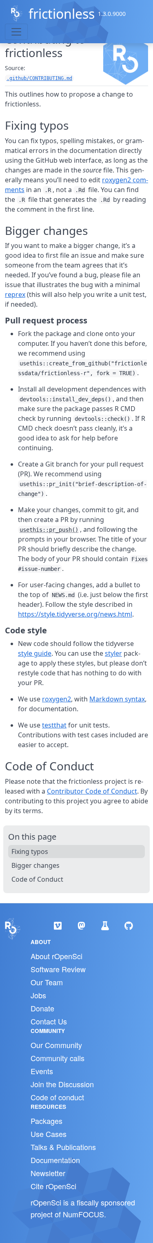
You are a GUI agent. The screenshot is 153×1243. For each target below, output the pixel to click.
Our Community (56, 1045)
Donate (42, 1008)
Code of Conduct (37, 879)
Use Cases (49, 1133)
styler (113, 653)
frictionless (62, 13)
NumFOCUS (83, 1214)
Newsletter (48, 1173)
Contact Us (49, 1021)
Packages (46, 1120)
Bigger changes (35, 865)
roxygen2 (56, 698)
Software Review (58, 969)
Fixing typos (29, 851)
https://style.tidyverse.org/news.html (75, 614)
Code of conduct (57, 1097)
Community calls (57, 1058)
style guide (34, 653)
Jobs (38, 995)
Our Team (47, 982)
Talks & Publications (63, 1146)
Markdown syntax (117, 698)
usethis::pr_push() (49, 529)
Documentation (55, 1160)
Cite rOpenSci (53, 1186)
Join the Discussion (62, 1084)
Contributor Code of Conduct (92, 791)
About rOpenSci (56, 956)
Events (42, 1071)
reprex (15, 294)
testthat (54, 725)
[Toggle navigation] (16, 32)
